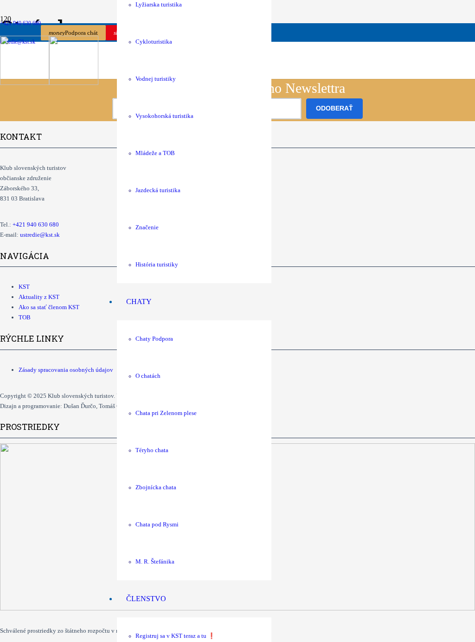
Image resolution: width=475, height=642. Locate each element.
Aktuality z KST (39, 296)
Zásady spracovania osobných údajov (66, 369)
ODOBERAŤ (334, 108)
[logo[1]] (49, 82)
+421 (36, 224)
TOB (25, 317)
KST (24, 286)
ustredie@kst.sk (40, 234)
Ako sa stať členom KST (49, 307)
